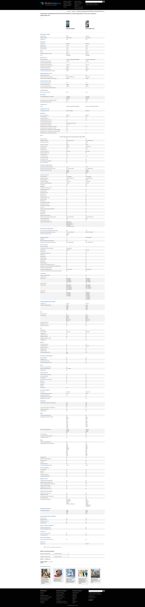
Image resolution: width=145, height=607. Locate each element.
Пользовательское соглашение (46, 596)
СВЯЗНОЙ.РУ (74, 596)
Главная (68, 11)
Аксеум (65, 136)
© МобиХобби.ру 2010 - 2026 (73, 605)
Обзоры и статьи (77, 4)
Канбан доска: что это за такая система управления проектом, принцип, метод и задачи (83, 581)
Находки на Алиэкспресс (78, 8)
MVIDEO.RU (74, 595)
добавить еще (47, 559)
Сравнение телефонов (78, 2)
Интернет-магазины (77, 590)
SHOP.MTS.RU (74, 593)
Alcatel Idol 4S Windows (70, 28)
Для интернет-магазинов (44, 598)
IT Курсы (64, 6)
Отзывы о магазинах (67, 5)
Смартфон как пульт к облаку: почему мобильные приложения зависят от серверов (70, 580)
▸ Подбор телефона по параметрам (91, 4)
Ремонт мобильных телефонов (62, 602)
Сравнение (73, 11)
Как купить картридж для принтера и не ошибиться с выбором (58, 579)
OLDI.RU (73, 602)
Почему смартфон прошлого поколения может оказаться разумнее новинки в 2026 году (45, 581)
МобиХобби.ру (43, 590)
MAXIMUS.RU (74, 601)
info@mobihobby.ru (93, 596)
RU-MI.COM (74, 598)
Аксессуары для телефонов (61, 601)
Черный (68, 55)
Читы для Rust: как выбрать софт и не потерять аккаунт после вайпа (95, 580)
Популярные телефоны (67, 4)
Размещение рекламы (44, 595)
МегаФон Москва (75, 592)
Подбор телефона (77, 1)
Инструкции (76, 5)
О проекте (42, 592)
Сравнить (42, 559)
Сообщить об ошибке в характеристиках (53, 547)
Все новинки (51, 561)
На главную (42, 602)
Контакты (42, 593)
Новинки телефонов (67, 2)
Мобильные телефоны (67, 1)
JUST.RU (73, 599)
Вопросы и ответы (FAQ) (78, 6)
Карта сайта (42, 601)
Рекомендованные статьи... (46, 566)
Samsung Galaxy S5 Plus (89, 28)
